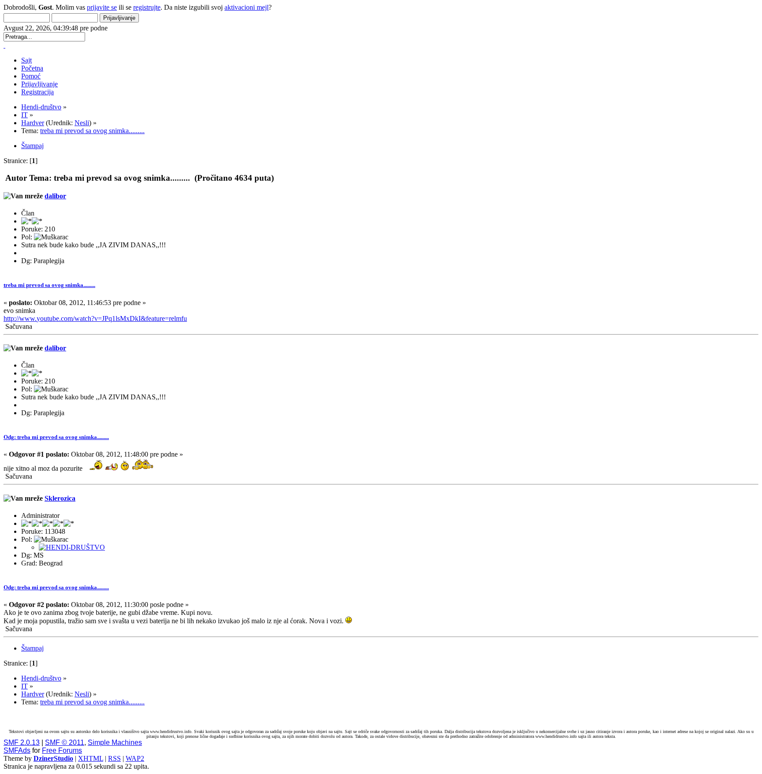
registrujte (147, 7)
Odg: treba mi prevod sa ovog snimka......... (56, 437)
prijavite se (102, 7)
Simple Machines (115, 742)
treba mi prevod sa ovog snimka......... (49, 285)
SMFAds (17, 750)
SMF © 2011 (64, 742)
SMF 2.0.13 (22, 742)
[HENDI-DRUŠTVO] (72, 547)
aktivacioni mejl (246, 7)
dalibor (55, 196)
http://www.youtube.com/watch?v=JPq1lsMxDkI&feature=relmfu (95, 318)
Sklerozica (60, 498)
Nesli (82, 123)
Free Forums (62, 750)
